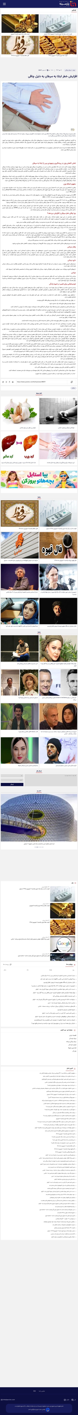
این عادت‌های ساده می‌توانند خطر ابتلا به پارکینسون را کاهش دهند (59, 1076)
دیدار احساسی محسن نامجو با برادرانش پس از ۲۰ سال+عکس (22, 592)
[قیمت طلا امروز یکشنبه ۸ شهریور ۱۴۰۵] (57, 45)
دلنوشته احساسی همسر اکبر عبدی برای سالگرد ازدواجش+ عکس (60, 1082)
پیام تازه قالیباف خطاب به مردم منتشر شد (65, 1207)
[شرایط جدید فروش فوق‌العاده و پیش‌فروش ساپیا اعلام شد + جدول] (20, 545)
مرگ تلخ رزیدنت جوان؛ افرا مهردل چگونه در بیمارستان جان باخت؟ (59, 1125)
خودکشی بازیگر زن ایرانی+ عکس (66, 428)
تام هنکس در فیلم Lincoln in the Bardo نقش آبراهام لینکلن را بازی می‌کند (59, 699)
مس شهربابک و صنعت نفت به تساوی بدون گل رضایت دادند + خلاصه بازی (57, 1210)
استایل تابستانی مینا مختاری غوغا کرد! (28, 698)
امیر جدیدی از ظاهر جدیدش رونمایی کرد (27, 664)
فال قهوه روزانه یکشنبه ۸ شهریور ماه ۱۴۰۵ (65, 561)
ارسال (12, 784)
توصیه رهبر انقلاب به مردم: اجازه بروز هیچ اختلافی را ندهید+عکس (59, 1103)
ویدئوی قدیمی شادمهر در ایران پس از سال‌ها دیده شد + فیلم (60, 1155)
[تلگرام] (6, 382)
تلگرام (67, 1400)
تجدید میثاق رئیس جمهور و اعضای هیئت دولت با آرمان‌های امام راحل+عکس (39, 844)
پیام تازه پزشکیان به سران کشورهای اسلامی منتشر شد (62, 1185)
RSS (34, 1391)
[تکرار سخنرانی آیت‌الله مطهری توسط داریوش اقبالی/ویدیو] (58, 611)
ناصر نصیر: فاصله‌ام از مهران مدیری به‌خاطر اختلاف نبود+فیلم (61, 1091)
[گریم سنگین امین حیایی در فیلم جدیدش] (58, 750)
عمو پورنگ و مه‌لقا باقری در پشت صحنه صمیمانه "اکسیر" (61, 1097)
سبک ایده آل (72, 1039)
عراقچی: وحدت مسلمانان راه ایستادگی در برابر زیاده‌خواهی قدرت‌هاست (58, 1201)
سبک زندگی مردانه (71, 1042)
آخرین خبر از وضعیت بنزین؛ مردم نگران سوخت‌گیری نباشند (61, 1188)
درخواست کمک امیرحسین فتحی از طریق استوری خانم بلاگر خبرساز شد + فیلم (54, 1000)
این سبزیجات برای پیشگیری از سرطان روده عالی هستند (60, 463)
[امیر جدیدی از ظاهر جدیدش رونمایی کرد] (20, 648)
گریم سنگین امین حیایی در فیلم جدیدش (66, 766)
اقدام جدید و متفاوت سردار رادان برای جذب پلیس (63, 1234)
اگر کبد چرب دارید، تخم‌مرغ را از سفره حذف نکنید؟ (63, 1143)
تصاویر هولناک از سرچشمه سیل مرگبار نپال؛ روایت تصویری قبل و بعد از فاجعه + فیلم (55, 1128)
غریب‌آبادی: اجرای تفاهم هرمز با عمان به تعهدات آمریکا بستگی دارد (59, 1161)
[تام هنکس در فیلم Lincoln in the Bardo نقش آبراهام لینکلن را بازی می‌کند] (58, 682)
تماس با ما (42, 1391)
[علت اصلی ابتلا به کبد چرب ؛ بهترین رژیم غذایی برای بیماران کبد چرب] (20, 446)
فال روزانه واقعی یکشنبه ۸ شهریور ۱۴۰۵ (65, 1152)
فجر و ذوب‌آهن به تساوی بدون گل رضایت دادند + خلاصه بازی (33, 956)
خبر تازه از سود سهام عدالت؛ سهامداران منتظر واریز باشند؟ (61, 1085)
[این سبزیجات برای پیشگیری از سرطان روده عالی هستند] (58, 446)
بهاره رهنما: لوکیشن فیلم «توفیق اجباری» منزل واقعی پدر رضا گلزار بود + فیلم (58, 665)
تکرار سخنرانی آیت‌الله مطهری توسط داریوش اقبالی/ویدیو (61, 626)
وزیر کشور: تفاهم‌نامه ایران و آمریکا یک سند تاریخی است (61, 1167)
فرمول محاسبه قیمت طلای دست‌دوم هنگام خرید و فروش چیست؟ (59, 1116)
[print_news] (13, 382)
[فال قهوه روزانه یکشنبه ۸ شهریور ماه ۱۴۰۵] (58, 545)
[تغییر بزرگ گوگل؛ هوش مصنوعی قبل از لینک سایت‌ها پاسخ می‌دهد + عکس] (62, 944)
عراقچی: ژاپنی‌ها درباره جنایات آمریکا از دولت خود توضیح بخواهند (59, 1222)
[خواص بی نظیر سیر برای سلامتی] (20, 411)
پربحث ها (6, 964)
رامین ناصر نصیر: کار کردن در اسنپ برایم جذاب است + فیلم (58, 1013)
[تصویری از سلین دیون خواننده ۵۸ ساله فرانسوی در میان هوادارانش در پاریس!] (58, 577)
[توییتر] (3, 382)
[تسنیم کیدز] (39, 480)
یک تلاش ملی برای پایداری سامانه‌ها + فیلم (65, 1179)
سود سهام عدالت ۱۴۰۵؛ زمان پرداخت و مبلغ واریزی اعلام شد (60, 1194)
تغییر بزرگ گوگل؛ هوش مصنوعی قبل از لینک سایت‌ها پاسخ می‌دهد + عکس (30, 939)
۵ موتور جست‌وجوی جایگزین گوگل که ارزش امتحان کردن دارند (60, 1131)
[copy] (71, 382)
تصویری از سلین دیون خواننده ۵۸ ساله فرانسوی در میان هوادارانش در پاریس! (58, 593)
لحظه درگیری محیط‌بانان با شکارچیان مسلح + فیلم (63, 1237)
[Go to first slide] (74, 814)
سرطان (73, 388)
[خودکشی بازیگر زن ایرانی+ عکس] (58, 411)
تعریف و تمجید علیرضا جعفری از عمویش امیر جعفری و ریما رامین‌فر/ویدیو (54, 1020)
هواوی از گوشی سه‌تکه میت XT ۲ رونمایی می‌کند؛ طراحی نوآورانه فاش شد (57, 1073)
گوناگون (74, 10)
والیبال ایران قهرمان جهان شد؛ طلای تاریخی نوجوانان (62, 1197)
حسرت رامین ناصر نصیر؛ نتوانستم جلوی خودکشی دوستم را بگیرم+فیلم (58, 1079)
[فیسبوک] (9, 382)
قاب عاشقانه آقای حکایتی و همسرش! (28, 732)
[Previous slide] (3, 814)
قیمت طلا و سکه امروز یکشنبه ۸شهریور (20, 34)
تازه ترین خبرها (72, 1048)
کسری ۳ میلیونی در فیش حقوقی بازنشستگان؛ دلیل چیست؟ (60, 1107)
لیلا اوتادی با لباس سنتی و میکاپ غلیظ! (28, 766)
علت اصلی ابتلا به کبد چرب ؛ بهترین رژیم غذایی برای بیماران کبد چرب (18, 463)
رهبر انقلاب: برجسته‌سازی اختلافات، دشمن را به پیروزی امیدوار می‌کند (58, 1100)
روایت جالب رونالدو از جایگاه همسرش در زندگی (64, 1113)
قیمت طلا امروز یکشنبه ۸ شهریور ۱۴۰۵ (58, 56)
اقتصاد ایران (72, 1035)
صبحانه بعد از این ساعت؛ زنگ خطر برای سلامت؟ (63, 1137)
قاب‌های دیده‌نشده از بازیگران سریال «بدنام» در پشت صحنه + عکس (56, 1006)
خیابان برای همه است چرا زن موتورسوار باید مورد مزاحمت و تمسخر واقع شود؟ (53, 1023)
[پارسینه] (66, 4)
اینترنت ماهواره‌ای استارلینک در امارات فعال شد (64, 1225)
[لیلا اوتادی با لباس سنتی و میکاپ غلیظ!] (20, 750)
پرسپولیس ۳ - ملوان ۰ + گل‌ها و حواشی (65, 1219)
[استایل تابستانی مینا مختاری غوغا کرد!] (20, 682)
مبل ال (74, 1051)
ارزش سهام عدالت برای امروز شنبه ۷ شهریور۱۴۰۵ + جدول (61, 1231)
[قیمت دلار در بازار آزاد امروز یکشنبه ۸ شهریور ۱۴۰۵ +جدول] (57, 23)
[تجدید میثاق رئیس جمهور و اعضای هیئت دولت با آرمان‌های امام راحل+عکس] (39, 818)
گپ (75, 1400)
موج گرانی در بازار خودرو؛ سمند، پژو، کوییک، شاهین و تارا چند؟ (60, 1110)
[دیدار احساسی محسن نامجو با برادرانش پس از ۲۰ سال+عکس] (20, 577)
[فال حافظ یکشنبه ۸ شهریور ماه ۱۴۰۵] (20, 45)
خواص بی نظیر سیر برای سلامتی (28, 428)
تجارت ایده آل (72, 1045)
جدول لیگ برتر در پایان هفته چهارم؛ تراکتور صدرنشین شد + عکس (59, 1173)
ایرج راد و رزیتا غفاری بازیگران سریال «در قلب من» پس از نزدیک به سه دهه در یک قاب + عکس (58, 733)
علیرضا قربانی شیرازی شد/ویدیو (66, 1010)
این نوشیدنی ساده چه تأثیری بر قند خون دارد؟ (63, 1140)
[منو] (4, 4)
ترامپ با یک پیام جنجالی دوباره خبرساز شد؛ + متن (61, 1003)
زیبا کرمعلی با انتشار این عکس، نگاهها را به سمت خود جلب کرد (22, 626)
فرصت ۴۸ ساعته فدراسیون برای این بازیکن (64, 1228)
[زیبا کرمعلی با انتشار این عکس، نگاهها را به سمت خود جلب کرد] (20, 611)
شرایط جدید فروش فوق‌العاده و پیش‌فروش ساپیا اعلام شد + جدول (21, 561)
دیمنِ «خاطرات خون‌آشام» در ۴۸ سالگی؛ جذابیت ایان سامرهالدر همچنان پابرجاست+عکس (53, 1088)
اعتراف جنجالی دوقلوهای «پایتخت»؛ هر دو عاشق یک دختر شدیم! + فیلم (55, 1017)
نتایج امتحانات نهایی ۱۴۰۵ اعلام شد (66, 1213)
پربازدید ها (69, 964)
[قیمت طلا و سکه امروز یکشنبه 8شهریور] (20, 23)
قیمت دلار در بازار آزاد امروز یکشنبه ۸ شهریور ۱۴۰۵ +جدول (58, 34)
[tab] (42, 847)
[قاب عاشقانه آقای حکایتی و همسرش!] (20, 716)
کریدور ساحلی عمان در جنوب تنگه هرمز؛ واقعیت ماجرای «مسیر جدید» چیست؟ (56, 1122)
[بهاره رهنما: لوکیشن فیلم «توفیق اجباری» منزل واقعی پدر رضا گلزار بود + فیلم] (58, 648)
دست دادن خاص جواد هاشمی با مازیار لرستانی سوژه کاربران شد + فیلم (55, 989)
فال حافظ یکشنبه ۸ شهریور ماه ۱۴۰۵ (20, 56)
